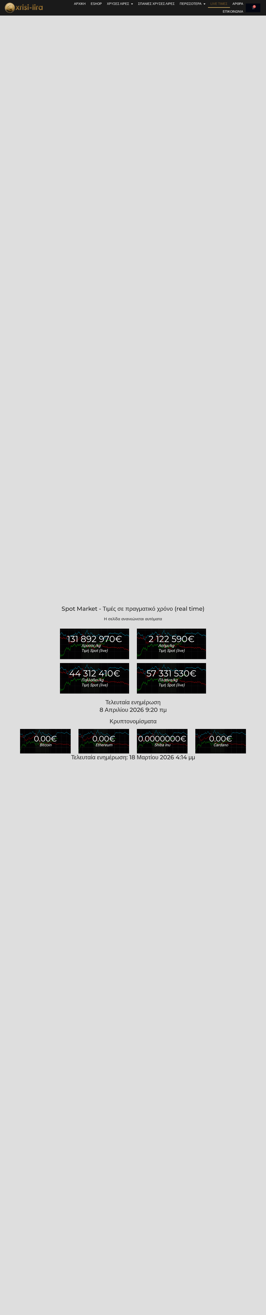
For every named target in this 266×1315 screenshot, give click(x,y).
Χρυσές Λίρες (118, 3)
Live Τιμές (219, 3)
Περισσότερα (191, 3)
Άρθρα (238, 3)
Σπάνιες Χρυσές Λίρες (156, 3)
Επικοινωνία (233, 11)
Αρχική (80, 3)
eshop (96, 3)
